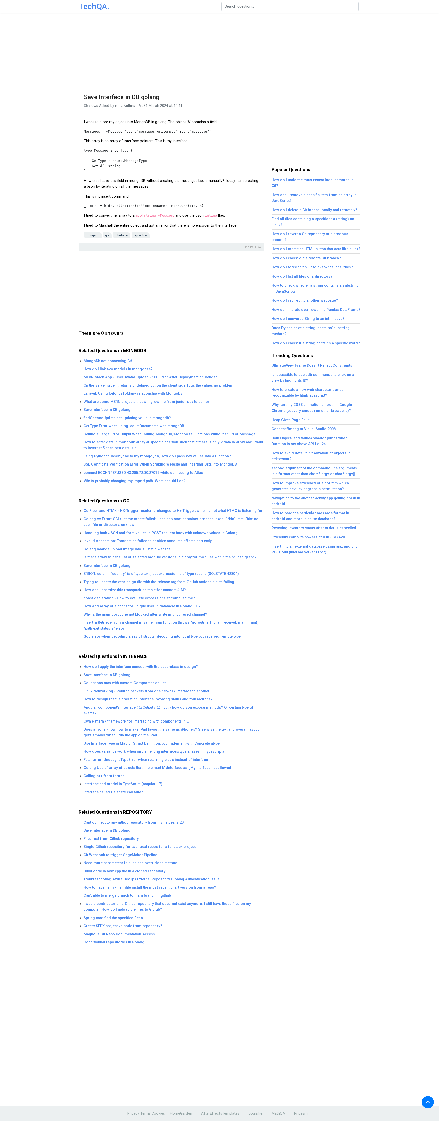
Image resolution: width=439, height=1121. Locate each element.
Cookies (158, 1113)
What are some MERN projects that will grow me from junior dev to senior (146, 401)
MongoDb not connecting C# (108, 361)
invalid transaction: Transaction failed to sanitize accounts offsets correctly (148, 541)
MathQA (278, 1113)
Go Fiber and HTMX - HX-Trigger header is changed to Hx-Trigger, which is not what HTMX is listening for (173, 511)
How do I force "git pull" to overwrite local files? (312, 267)
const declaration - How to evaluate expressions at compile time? (139, 598)
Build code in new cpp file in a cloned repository (124, 871)
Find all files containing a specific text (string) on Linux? (313, 222)
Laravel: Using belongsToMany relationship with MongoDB (133, 393)
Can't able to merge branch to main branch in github (127, 895)
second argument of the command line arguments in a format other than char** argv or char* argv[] (314, 471)
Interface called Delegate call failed (114, 792)
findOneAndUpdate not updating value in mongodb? (127, 418)
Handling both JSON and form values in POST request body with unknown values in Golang (161, 533)
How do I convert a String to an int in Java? (308, 319)
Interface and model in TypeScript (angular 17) (123, 784)
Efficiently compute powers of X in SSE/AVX (308, 537)
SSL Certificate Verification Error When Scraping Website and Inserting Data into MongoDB (160, 464)
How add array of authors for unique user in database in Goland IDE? (142, 606)
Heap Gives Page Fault (290, 420)
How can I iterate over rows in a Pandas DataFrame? (316, 310)
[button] (428, 1102)
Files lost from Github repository (111, 839)
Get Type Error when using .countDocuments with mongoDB (134, 426)
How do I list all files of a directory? (302, 276)
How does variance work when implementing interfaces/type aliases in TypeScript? (154, 751)
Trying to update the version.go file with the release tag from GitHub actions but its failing (159, 582)
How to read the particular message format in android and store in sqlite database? (310, 516)
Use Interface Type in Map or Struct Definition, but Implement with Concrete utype (152, 743)
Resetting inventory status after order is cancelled (314, 528)
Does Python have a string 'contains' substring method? (311, 331)
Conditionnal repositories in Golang (114, 942)
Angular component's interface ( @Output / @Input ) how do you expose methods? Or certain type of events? (168, 710)
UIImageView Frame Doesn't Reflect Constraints (312, 365)
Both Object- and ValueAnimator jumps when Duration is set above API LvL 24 (309, 441)
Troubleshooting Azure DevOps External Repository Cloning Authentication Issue (152, 879)
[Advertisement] (219, 51)
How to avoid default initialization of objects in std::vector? (311, 456)
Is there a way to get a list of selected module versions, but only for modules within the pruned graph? (170, 557)
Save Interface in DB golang (121, 97)
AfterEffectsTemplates (220, 1113)
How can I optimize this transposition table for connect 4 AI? (135, 590)
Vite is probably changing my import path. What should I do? (135, 481)
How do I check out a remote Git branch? (306, 258)
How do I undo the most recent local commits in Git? (312, 183)
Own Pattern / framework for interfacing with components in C (136, 721)
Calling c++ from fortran (104, 776)
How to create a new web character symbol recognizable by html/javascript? (308, 393)
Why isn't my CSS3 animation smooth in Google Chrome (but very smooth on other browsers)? (312, 408)
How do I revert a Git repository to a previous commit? (310, 237)
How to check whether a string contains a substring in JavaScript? (315, 288)
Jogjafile (255, 1113)
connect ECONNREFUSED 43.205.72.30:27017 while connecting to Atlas (143, 473)
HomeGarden (181, 1113)
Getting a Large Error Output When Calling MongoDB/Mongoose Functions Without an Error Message (169, 434)
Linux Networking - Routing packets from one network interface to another (147, 691)
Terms (145, 1113)
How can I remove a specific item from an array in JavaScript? (314, 198)
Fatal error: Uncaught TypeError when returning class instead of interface (146, 760)
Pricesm (301, 1113)
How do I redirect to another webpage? (305, 300)
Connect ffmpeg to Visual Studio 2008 (304, 429)
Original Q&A (252, 247)
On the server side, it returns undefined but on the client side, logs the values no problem (158, 385)
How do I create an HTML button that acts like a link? (316, 249)
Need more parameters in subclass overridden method (130, 863)
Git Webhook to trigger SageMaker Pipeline (120, 855)
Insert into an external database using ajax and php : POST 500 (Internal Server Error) (315, 549)
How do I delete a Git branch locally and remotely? (314, 210)
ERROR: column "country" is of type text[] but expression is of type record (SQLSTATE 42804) (161, 574)
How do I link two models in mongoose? (118, 369)
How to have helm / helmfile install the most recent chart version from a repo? (150, 887)
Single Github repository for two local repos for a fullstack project (140, 847)
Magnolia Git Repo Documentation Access (119, 934)
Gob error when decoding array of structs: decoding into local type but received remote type (162, 636)
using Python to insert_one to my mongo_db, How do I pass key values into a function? (157, 456)
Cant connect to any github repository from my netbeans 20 (134, 822)
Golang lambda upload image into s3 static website (127, 549)
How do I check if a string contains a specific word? (316, 343)
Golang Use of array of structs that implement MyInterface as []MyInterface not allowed (157, 768)
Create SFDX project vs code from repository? (123, 926)
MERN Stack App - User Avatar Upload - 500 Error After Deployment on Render (150, 377)
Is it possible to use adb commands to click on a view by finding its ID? (313, 378)
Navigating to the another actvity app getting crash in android (316, 501)
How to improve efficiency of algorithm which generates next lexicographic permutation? (310, 486)
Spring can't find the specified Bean (113, 918)
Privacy (133, 1113)
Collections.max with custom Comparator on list (125, 683)
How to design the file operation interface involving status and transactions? (148, 699)
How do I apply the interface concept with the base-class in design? (141, 667)
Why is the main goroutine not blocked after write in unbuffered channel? (145, 614)
